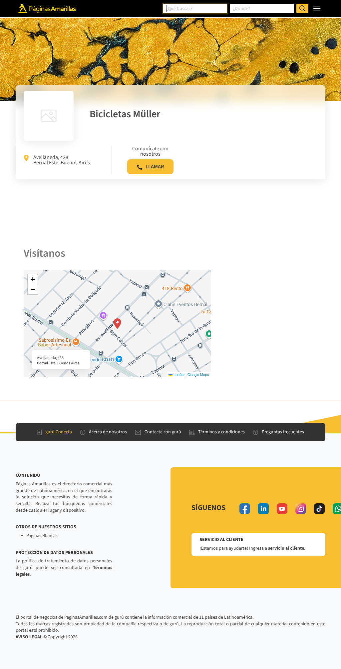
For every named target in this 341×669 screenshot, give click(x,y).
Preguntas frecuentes (283, 432)
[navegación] (316, 8)
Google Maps (198, 374)
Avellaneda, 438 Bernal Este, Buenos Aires (61, 160)
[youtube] (282, 508)
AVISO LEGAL (29, 637)
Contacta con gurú (163, 432)
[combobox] (195, 9)
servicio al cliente (286, 548)
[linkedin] (263, 508)
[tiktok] (319, 508)
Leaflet (178, 374)
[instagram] (300, 508)
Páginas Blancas (42, 535)
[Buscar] (302, 9)
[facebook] (244, 508)
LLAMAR (155, 166)
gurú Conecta (58, 432)
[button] (117, 323)
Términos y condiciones (221, 432)
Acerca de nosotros (108, 432)
